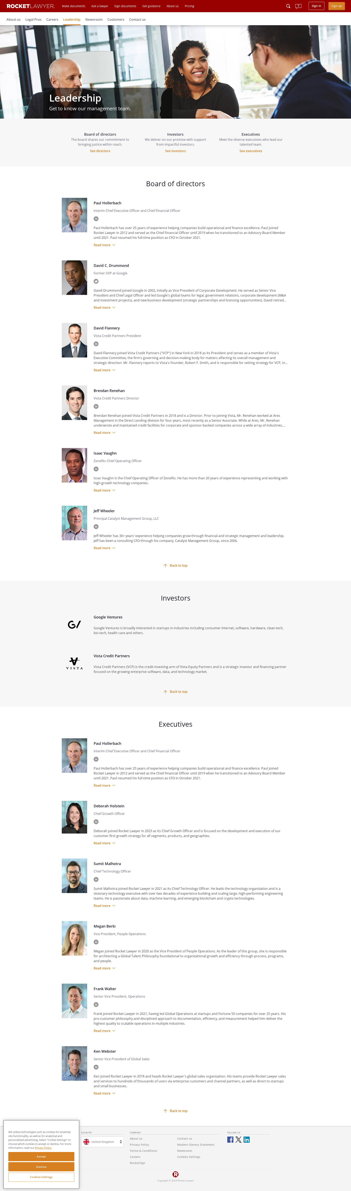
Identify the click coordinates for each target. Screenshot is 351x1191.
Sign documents (125, 6)
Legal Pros (33, 19)
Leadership (71, 19)
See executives (250, 151)
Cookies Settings (41, 1177)
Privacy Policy (139, 1145)
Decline (41, 1167)
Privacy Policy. (43, 1148)
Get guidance (151, 6)
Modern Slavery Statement (195, 1145)
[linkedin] (247, 1140)
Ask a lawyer (99, 6)
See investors (175, 151)
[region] (41, 1154)
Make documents (73, 6)
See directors (100, 151)
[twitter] (238, 1140)
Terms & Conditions (143, 1151)
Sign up (337, 6)
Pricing (189, 6)
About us (173, 6)
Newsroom (94, 19)
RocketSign (137, 1163)
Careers (52, 19)
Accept (41, 1157)
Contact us (137, 19)
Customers (115, 19)
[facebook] (230, 1140)
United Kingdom (102, 1142)
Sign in (316, 6)
